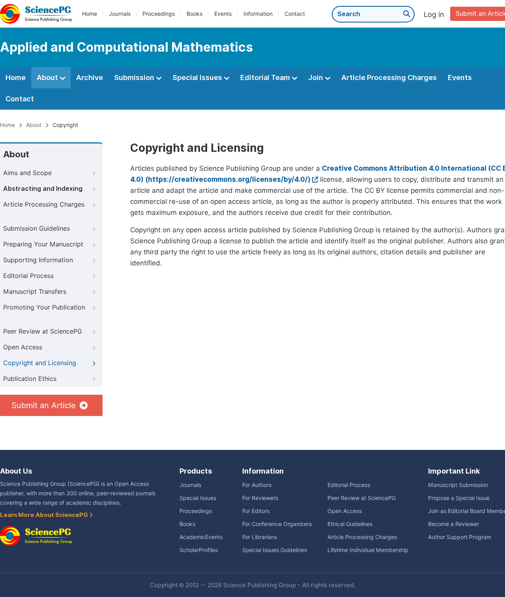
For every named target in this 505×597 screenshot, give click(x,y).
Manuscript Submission (458, 485)
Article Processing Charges (389, 77)
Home (89, 14)
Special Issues (198, 77)
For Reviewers (260, 498)
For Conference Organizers (277, 524)
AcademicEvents (201, 537)
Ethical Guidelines (349, 524)
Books (194, 14)
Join (316, 77)
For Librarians (259, 537)
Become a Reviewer (453, 524)
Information (258, 14)
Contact (294, 14)
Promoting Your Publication (44, 307)
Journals (120, 14)
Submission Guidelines (36, 228)
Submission (135, 77)
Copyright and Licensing (39, 363)
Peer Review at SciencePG (42, 331)
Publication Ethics (29, 378)
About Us (16, 471)
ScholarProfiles (199, 550)
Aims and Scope (27, 173)
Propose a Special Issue (459, 498)
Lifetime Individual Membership (367, 550)
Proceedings (158, 14)
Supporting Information (38, 260)
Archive (89, 77)
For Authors (256, 485)
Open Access (22, 347)
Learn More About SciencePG (44, 515)
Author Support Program (459, 537)
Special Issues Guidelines (274, 550)
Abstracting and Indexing (42, 188)
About (48, 77)
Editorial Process (28, 276)
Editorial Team (266, 77)
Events (223, 14)
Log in (434, 14)
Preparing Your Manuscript (43, 244)
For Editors (255, 511)
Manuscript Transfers (34, 291)
